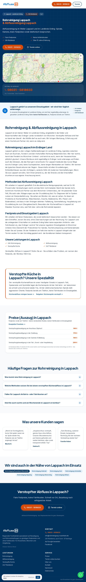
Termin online (35, 47)
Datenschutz (49, 571)
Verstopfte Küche (14, 246)
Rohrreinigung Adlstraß (39, 471)
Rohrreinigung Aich (56, 471)
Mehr (5, 578)
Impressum (48, 568)
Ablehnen (31, 577)
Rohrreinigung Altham (62, 475)
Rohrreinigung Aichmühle (73, 471)
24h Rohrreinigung (14, 243)
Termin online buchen (52, 559)
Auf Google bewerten (52, 541)
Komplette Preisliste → (17, 324)
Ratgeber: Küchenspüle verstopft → (49, 294)
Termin (77, 4)
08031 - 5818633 (14, 47)
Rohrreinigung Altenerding (43, 475)
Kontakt (47, 565)
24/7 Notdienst (51, 246)
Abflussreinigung (51, 243)
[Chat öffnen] (80, 575)
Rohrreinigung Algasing (24, 475)
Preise (47, 556)
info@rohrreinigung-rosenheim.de (57, 536)
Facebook (48, 544)
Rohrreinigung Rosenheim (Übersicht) (16, 471)
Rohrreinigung (7, 556)
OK (38, 577)
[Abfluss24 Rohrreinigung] (11, 4)
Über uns (48, 562)
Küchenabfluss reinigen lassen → (21, 294)
